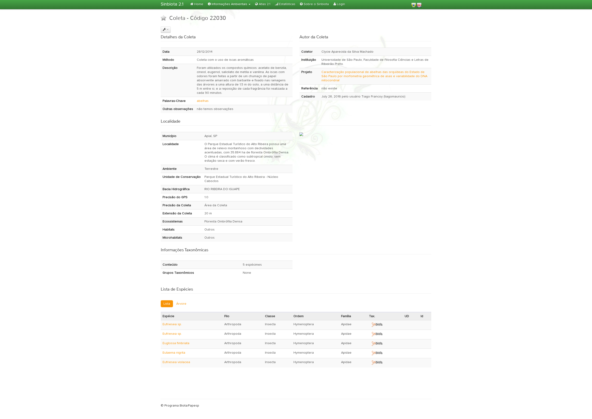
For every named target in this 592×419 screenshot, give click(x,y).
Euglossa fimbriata (176, 343)
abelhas (203, 101)
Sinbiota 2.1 (172, 4)
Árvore (181, 303)
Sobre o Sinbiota (316, 4)
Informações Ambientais (229, 4)
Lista (166, 303)
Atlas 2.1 (264, 4)
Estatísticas (286, 4)
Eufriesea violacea (176, 362)
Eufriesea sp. (172, 324)
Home (198, 4)
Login (340, 4)
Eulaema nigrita (174, 352)
